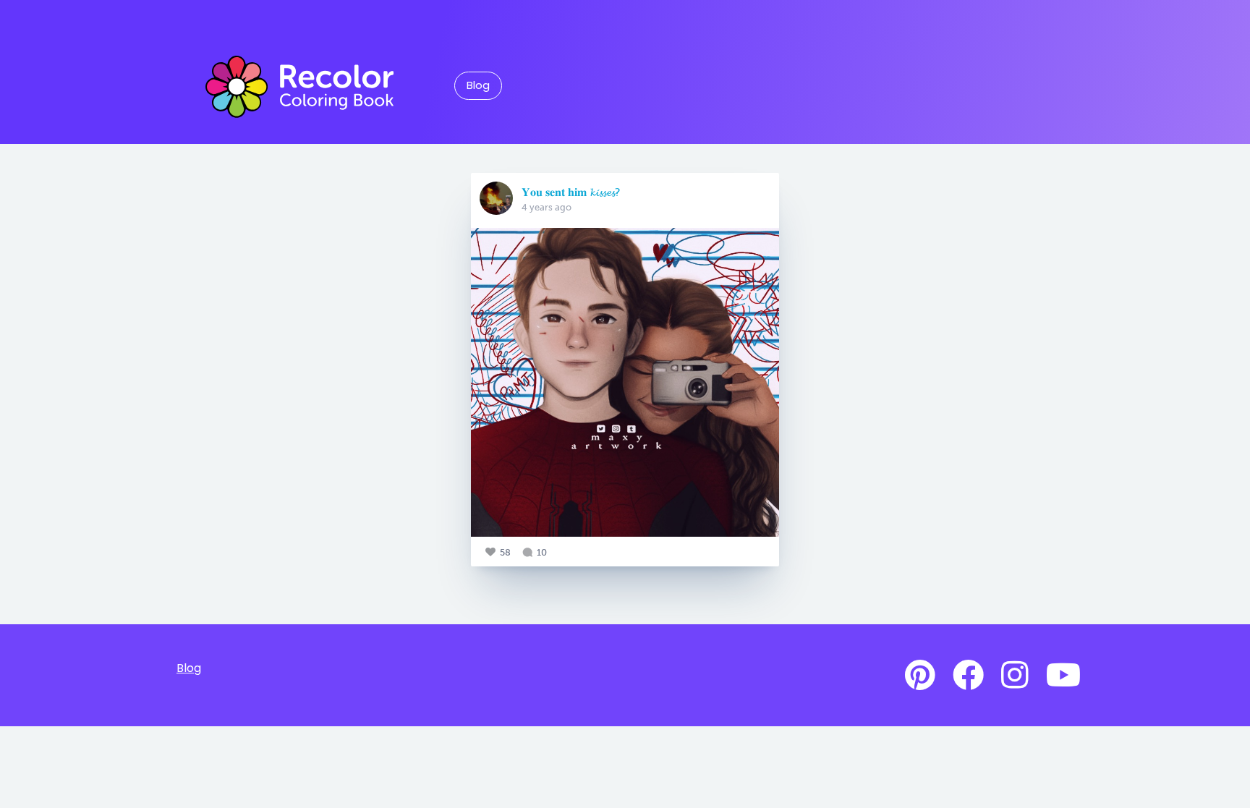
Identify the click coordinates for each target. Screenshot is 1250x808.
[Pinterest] (920, 675)
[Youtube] (1063, 675)
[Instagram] (1015, 675)
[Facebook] (968, 675)
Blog (478, 85)
